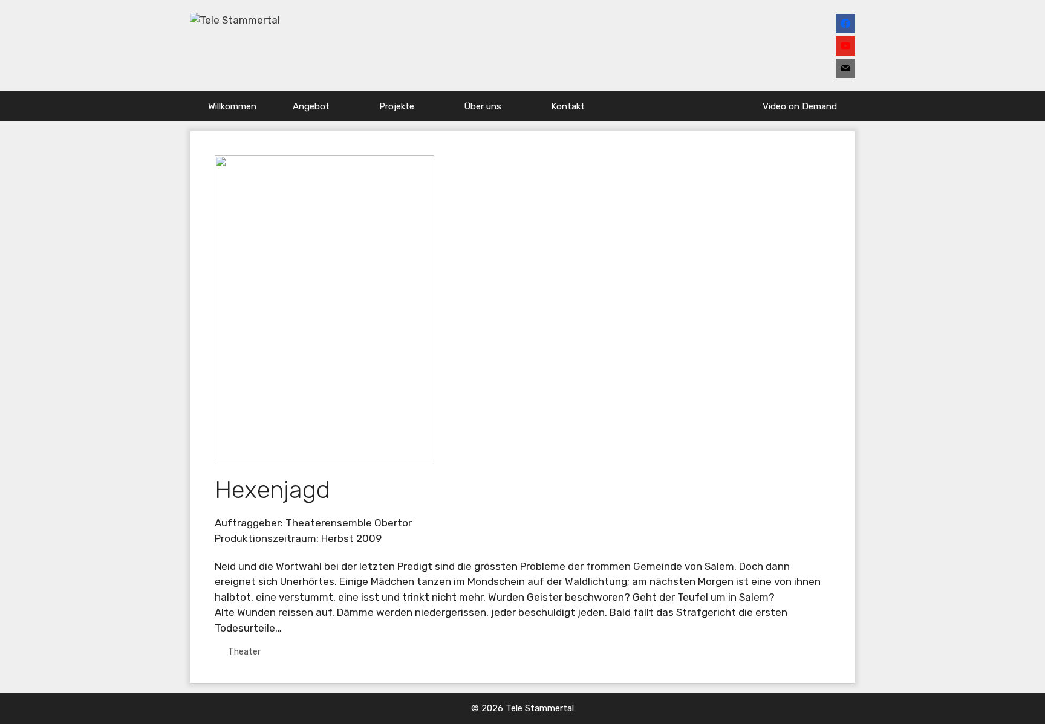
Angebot (311, 106)
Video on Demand (800, 106)
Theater (244, 651)
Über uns (482, 106)
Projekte (396, 106)
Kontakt (568, 106)
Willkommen (232, 106)
